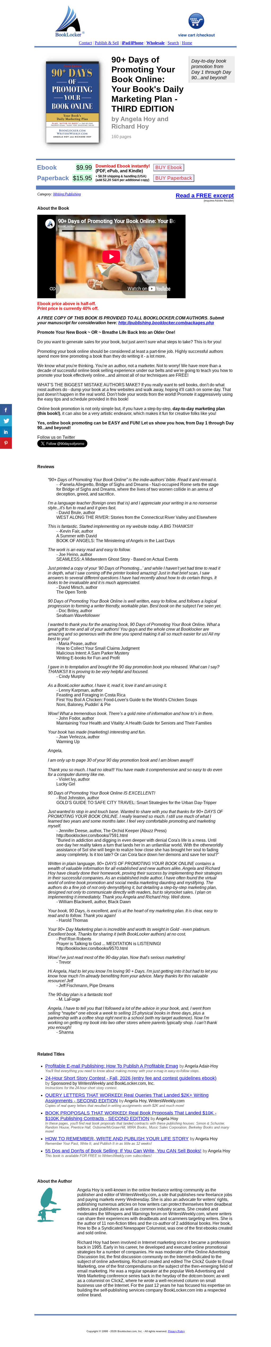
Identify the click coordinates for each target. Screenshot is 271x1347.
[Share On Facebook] (6, 409)
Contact (85, 43)
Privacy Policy (176, 1331)
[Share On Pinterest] (6, 443)
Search (173, 43)
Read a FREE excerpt (205, 195)
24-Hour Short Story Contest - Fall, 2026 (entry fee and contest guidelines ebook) (130, 1078)
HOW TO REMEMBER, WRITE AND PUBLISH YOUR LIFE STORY (117, 1138)
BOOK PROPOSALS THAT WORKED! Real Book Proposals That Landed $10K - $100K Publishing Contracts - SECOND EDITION (130, 1115)
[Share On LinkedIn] (6, 432)
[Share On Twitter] (6, 421)
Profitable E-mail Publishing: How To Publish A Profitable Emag (111, 1066)
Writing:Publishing (67, 194)
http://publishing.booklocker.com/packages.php (166, 323)
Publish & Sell (107, 43)
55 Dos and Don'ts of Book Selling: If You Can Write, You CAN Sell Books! (123, 1150)
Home (187, 43)
